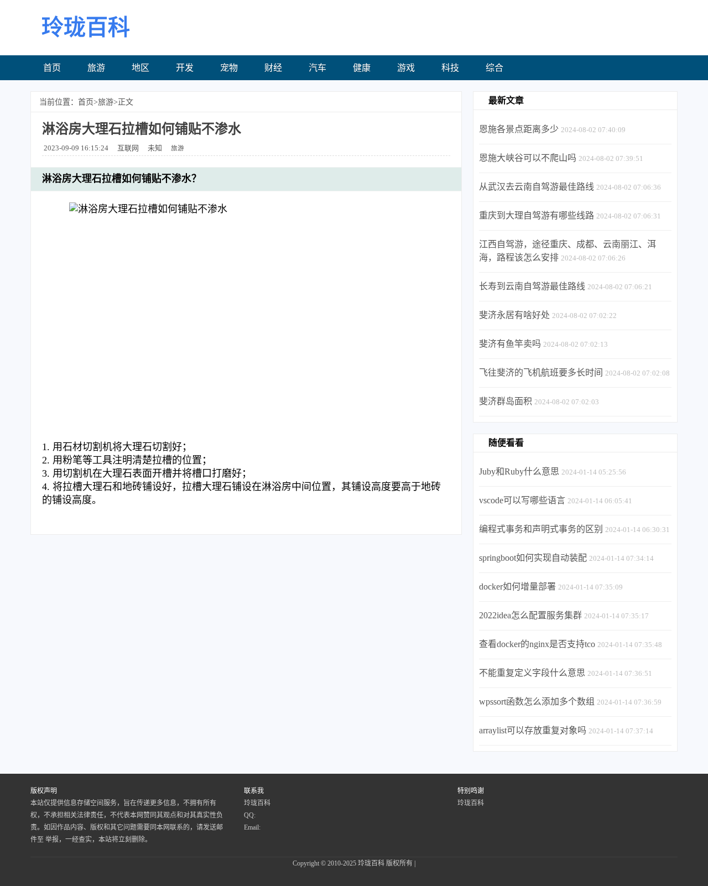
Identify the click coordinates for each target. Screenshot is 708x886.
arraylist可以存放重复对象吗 (532, 730)
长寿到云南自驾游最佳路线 (532, 286)
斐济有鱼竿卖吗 (510, 343)
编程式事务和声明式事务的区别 (541, 529)
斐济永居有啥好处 (514, 315)
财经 (273, 67)
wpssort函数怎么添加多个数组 (537, 701)
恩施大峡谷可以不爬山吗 (527, 158)
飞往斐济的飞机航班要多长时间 (541, 372)
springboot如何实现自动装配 (533, 557)
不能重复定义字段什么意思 (532, 672)
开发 (185, 67)
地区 (140, 67)
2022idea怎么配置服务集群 (530, 615)
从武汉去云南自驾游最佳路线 (536, 186)
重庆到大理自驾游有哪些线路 (536, 215)
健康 (362, 67)
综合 (494, 67)
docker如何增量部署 (517, 586)
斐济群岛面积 (505, 401)
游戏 (406, 67)
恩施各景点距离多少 (519, 129)
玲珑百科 (371, 863)
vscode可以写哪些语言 (522, 500)
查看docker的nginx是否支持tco (537, 644)
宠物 (229, 67)
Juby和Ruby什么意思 (519, 471)
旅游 (96, 67)
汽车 (317, 67)
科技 (450, 67)
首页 (52, 67)
